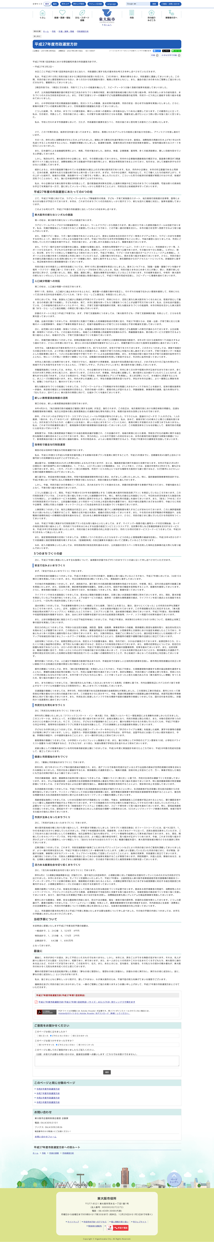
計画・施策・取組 (66, 31)
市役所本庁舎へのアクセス (95, 1222)
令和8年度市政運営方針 (48, 1089)
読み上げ (65, 4)
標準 (47, 4)
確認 (107, 1072)
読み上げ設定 (78, 4)
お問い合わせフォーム (46, 1137)
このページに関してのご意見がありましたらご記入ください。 (65, 1050)
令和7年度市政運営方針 (48, 1093)
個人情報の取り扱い (120, 1222)
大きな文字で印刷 (169, 55)
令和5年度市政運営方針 (48, 1102)
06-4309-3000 (107, 1211)
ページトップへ (174, 1181)
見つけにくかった (86, 1045)
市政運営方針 (83, 31)
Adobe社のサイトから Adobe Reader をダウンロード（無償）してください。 (94, 1013)
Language (111, 4)
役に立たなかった (80, 1036)
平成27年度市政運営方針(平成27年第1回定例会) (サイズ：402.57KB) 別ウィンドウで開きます (87, 1002)
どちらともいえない (60, 1036)
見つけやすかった (46, 1045)
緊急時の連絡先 (95, 1226)
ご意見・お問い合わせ (170, 4)
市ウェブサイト (140, 1222)
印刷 (153, 55)
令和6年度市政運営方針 (48, 1098)
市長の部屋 (54, 1153)
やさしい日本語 (95, 4)
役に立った (44, 1036)
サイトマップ (73, 1222)
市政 (54, 31)
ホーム (46, 31)
